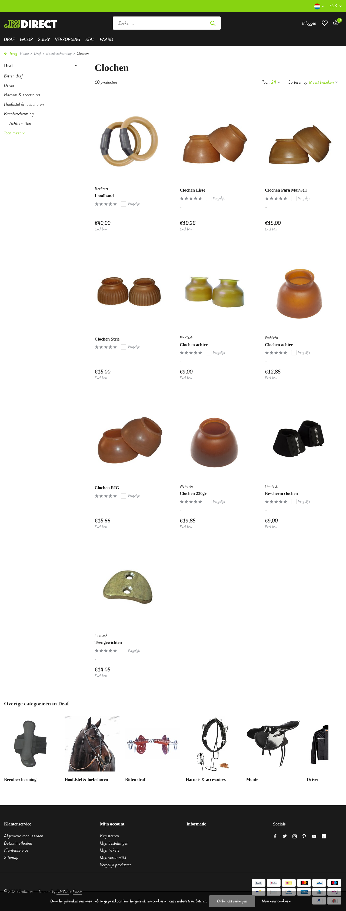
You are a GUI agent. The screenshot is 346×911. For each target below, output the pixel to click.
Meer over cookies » (276, 901)
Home (24, 53)
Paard (106, 39)
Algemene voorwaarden (23, 836)
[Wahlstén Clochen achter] (299, 290)
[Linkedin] (324, 836)
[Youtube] (314, 836)
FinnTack (186, 337)
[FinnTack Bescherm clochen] (299, 439)
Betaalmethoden (18, 843)
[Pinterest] (304, 836)
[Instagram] (294, 836)
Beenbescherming (59, 53)
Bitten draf (13, 76)
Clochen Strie (107, 339)
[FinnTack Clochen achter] (214, 290)
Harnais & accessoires (22, 95)
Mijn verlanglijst (113, 857)
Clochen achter (194, 344)
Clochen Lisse (192, 190)
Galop (26, 39)
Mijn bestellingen (114, 843)
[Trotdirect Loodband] (129, 141)
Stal (89, 39)
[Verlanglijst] (325, 23)
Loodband (104, 195)
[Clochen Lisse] (214, 141)
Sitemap (11, 857)
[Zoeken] (213, 23)
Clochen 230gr (193, 493)
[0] (334, 23)
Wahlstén (271, 337)
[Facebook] (275, 836)
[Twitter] (285, 836)
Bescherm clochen (281, 493)
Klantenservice (16, 850)
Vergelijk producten (116, 865)
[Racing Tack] (260, 23)
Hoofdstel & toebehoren (24, 104)
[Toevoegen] (154, 226)
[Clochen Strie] (129, 290)
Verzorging (67, 39)
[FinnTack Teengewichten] (129, 588)
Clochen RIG (107, 487)
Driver (9, 85)
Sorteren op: (298, 82)
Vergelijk (134, 204)
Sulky (44, 39)
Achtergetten (20, 123)
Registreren (109, 836)
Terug (13, 53)
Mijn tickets (109, 850)
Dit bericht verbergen (232, 901)
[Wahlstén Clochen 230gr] (214, 439)
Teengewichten (108, 642)
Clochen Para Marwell (286, 190)
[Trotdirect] (31, 23)
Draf (9, 39)
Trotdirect (101, 188)
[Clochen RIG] (129, 439)
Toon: (266, 82)
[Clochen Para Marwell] (299, 141)
